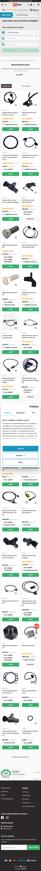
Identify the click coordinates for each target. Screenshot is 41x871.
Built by (17, 866)
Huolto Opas (26, 795)
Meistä (3, 795)
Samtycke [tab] (7, 413)
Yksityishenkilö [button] (8, 826)
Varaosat (9, 60)
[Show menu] (2, 4)
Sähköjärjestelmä (18, 60)
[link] (20, 774)
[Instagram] (7, 818)
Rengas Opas (26, 803)
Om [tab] (33, 413)
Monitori (30, 219)
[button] (38, 4)
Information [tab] (20, 413)
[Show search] (6, 5)
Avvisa (20, 462)
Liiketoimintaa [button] (7, 829)
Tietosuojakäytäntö (7, 799)
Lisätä (10, 129)
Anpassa (19, 455)
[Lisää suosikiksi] (16, 105)
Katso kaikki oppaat (28, 806)
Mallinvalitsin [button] (6, 15)
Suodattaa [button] (6, 86)
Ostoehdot (4, 791)
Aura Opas (25, 792)
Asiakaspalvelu (5, 788)
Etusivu (4, 60)
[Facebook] (2, 818)
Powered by (18, 869)
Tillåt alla (20, 448)
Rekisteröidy (33, 847)
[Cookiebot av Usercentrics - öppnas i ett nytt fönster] (29, 407)
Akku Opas (25, 799)
